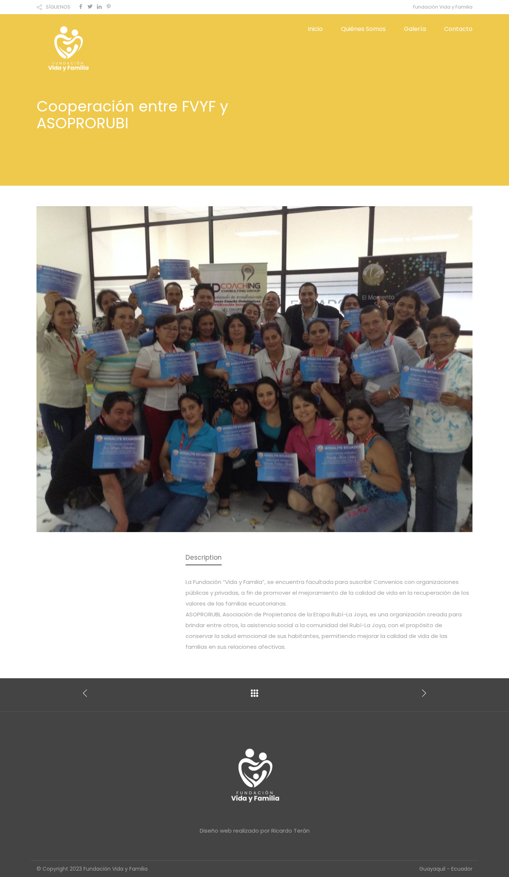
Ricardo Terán (290, 830)
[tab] (204, 558)
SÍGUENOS (58, 6)
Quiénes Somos (363, 29)
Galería (415, 29)
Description (204, 557)
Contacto (458, 29)
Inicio (315, 29)
